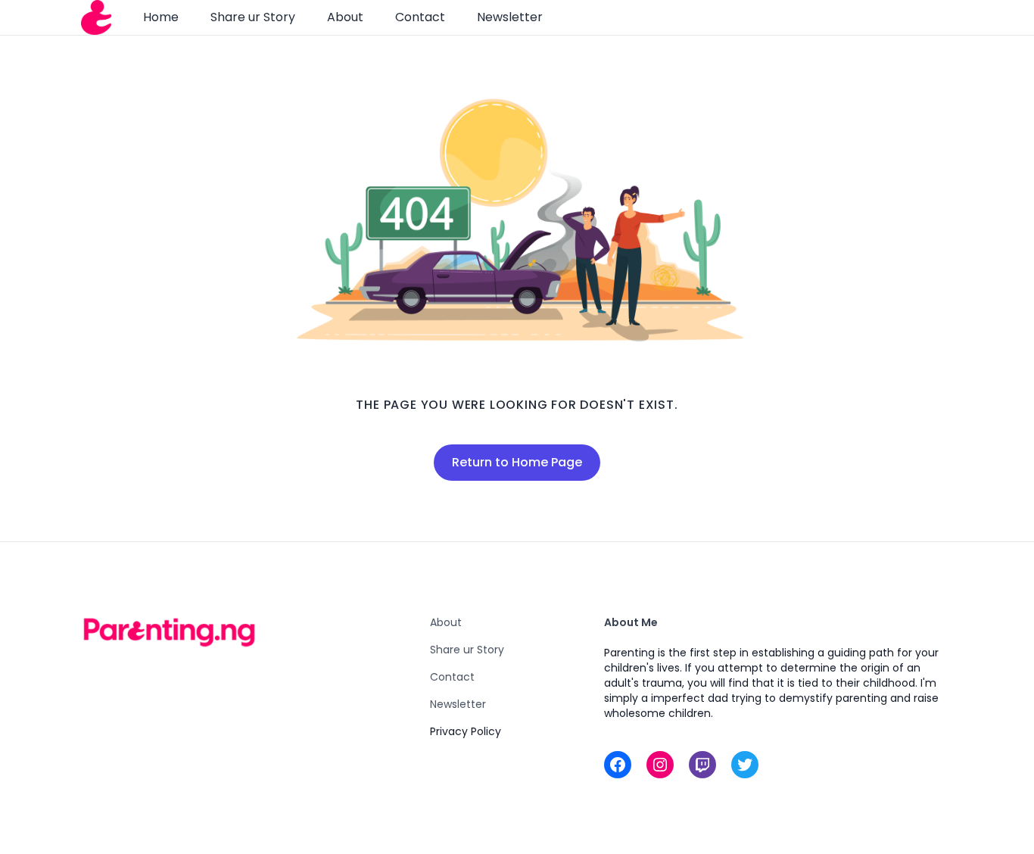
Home (161, 17)
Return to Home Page (517, 462)
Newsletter (510, 17)
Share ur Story (252, 17)
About (345, 17)
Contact (420, 17)
